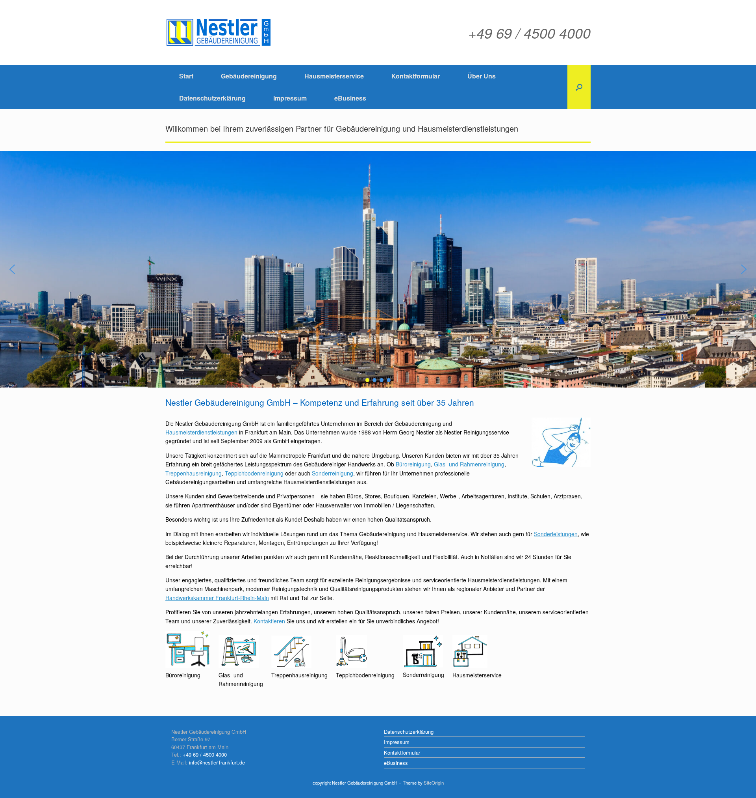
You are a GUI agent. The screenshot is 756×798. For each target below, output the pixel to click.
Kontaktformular (415, 75)
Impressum (290, 98)
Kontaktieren (269, 621)
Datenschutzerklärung (212, 98)
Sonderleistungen (556, 534)
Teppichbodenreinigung (254, 473)
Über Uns (481, 75)
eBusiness (350, 98)
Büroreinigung (413, 464)
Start (186, 75)
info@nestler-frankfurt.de (217, 762)
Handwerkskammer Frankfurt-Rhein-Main (217, 598)
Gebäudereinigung (249, 75)
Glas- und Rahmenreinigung (469, 464)
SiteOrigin (434, 782)
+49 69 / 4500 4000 (205, 754)
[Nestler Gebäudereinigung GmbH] (218, 32)
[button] (579, 87)
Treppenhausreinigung (193, 473)
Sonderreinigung (332, 473)
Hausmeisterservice (334, 75)
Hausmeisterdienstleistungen (201, 432)
